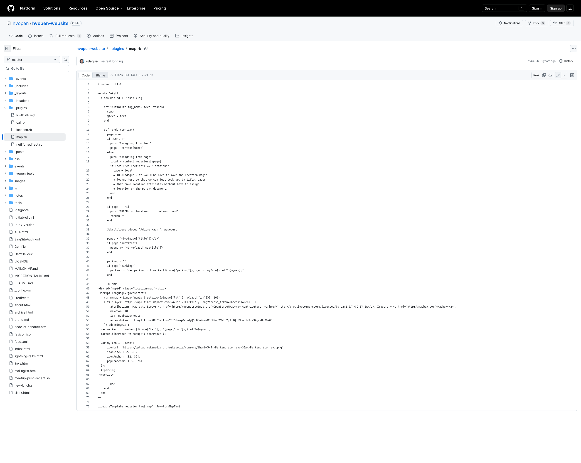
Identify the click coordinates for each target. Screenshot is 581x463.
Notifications (512, 23)
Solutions (51, 8)
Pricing (159, 8)
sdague (92, 61)
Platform (27, 8)
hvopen (21, 23)
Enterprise (136, 8)
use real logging (111, 61)
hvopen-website (50, 23)
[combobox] (38, 68)
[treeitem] (35, 137)
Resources (78, 8)
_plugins (117, 48)
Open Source (107, 8)
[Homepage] (11, 8)
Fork (538, 23)
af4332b (533, 61)
